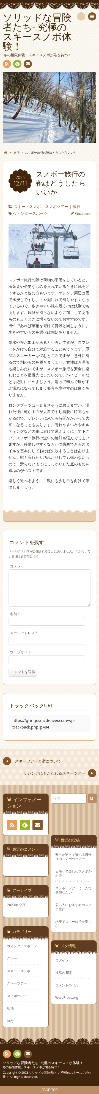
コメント (17, 566)
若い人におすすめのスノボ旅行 (73, 907)
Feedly (17, 64)
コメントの (66, 985)
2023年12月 (16, 904)
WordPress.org (66, 997)
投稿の (63, 972)
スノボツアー (56, 206)
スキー (12, 958)
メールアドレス (24, 633)
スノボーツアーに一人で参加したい (73, 890)
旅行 (76, 206)
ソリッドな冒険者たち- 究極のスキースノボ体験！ (43, 1063)
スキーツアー (17, 983)
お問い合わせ (28, 64)
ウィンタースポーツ (30, 213)
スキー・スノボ (27, 206)
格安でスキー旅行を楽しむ (73, 923)
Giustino (82, 213)
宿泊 (10, 1008)
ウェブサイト (20, 652)
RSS (7, 64)
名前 (15, 614)
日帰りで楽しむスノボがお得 (73, 873)
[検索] (81, 16)
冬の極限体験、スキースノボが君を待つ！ (31, 1067)
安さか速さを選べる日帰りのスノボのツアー (73, 857)
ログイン (61, 960)
